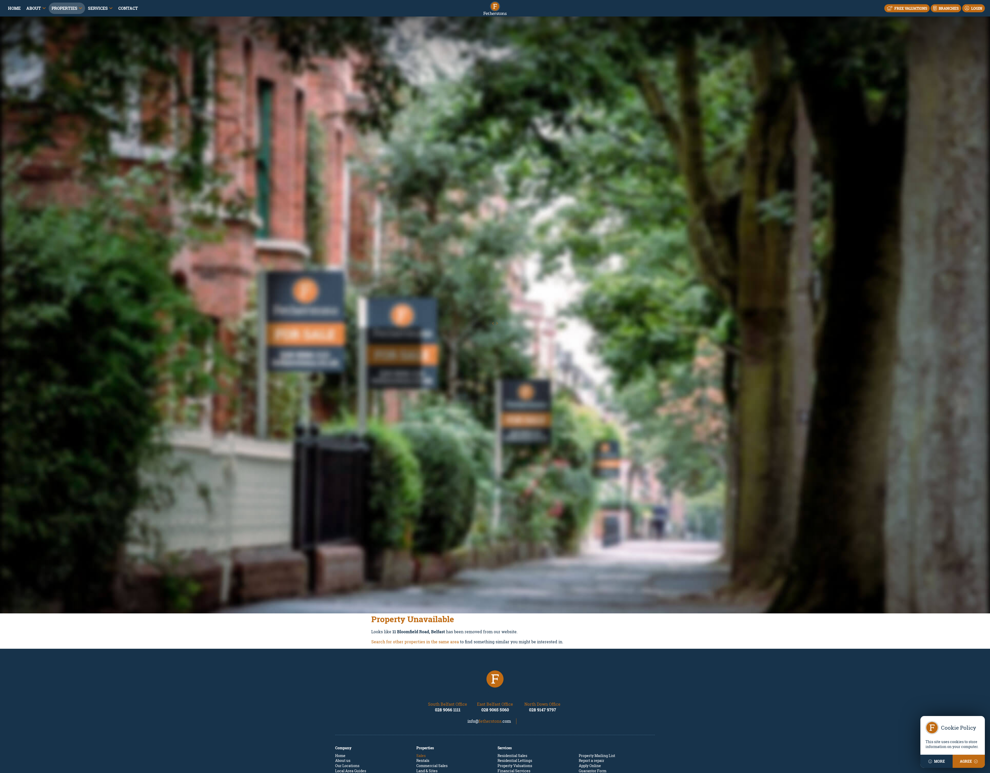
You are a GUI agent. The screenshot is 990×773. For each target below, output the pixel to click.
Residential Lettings (515, 760)
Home (14, 8)
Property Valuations (515, 765)
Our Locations (347, 765)
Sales (421, 755)
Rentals (422, 760)
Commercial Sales (432, 765)
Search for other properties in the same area (415, 641)
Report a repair (591, 760)
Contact (128, 8)
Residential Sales (512, 755)
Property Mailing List (597, 755)
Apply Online (590, 765)
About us (342, 760)
